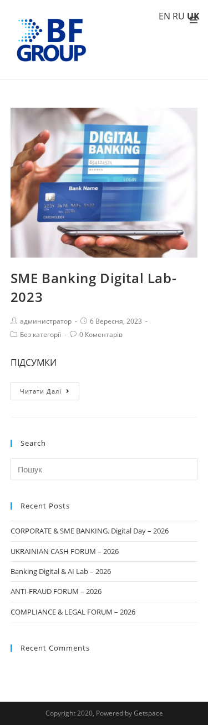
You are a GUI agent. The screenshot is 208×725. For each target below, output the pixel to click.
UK (193, 16)
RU (179, 16)
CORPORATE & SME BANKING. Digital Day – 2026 (90, 531)
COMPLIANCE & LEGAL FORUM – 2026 (73, 612)
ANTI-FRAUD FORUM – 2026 (56, 591)
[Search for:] (104, 469)
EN (164, 16)
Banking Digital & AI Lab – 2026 (61, 571)
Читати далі (41, 391)
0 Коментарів (101, 334)
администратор (46, 321)
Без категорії (40, 334)
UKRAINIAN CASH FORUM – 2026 (65, 551)
